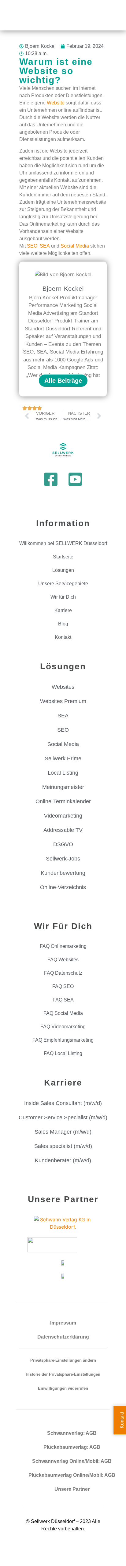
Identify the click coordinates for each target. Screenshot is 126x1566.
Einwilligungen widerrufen (63, 1388)
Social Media (75, 245)
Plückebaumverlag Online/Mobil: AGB (71, 1475)
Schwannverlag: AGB (72, 1433)
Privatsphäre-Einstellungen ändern (63, 1360)
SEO (32, 245)
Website (56, 102)
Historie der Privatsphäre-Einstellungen (63, 1374)
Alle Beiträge (63, 380)
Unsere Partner (72, 1489)
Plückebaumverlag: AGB (71, 1447)
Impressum (63, 1322)
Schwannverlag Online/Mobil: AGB (72, 1461)
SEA (45, 245)
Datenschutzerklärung (63, 1336)
